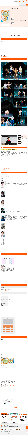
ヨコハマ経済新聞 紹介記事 (4, 167)
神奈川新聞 (3, 169)
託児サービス (2, 267)
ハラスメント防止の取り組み (15, 426)
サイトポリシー (18, 425)
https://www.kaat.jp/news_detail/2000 (5, 53)
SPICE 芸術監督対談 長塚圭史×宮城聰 (5, 168)
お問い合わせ (20, 426)
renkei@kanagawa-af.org (4, 386)
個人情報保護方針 (11, 426)
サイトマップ (10, 425)
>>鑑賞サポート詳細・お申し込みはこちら (11, 385)
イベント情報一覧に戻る (14, 407)
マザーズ (11, 267)
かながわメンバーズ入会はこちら (4, 290)
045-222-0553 (3, 387)
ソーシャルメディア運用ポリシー (23, 425)
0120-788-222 (14, 267)
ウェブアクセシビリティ (14, 425)
